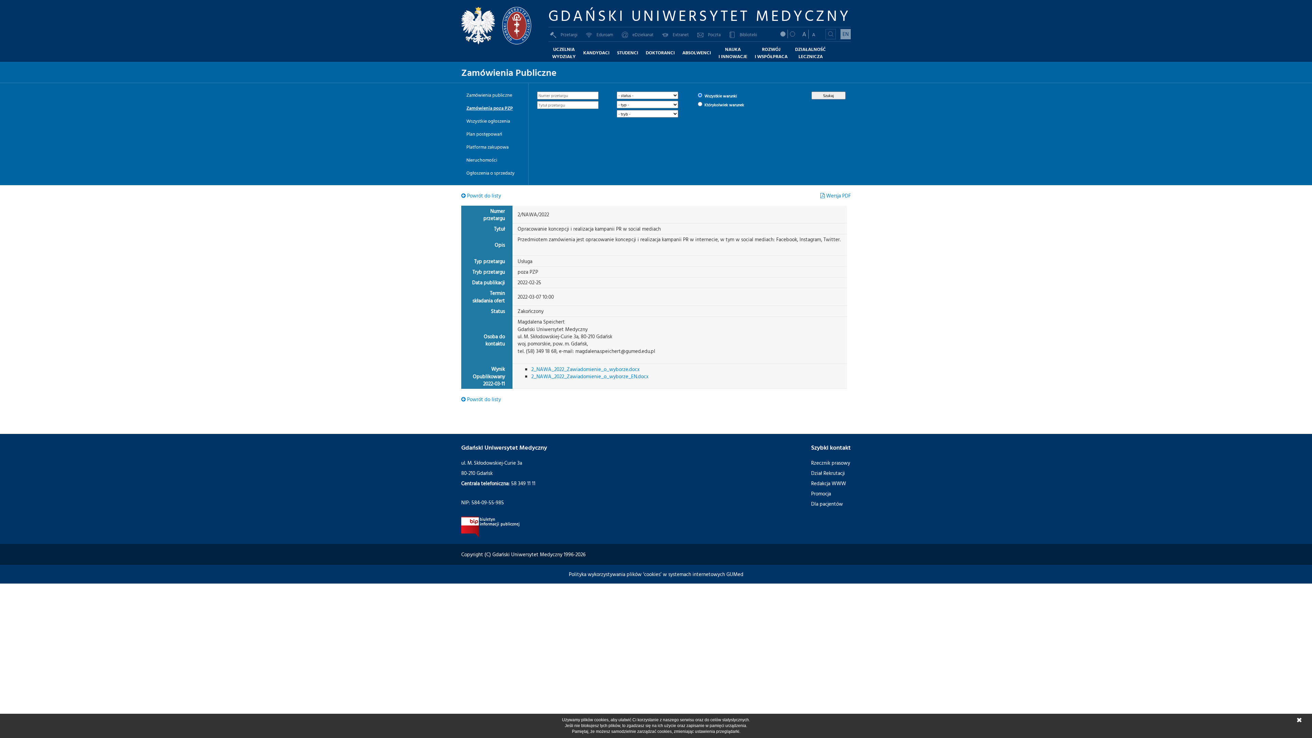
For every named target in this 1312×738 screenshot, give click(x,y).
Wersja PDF (838, 196)
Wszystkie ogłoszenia (488, 121)
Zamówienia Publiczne (509, 72)
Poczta (714, 34)
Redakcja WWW (828, 483)
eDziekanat (643, 34)
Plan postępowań (484, 134)
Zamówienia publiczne (489, 95)
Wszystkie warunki (720, 96)
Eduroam (605, 34)
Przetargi (569, 34)
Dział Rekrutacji (828, 473)
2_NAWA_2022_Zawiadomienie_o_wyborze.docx (585, 369)
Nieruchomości (481, 159)
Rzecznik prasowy (830, 463)
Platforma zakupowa (487, 147)
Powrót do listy (483, 196)
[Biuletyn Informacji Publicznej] (490, 526)
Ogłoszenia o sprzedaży (490, 172)
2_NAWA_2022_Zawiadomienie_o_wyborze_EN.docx (589, 376)
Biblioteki (748, 34)
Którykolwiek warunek (723, 104)
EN (846, 34)
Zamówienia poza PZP (489, 108)
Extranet (681, 34)
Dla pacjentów (827, 504)
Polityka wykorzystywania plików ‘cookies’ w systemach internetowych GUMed (656, 574)
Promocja (821, 493)
